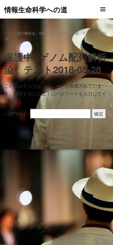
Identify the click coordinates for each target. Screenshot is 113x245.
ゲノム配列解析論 (21, 32)
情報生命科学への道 (36, 9)
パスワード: (17, 113)
